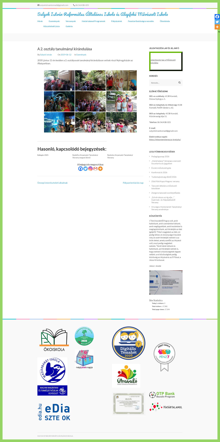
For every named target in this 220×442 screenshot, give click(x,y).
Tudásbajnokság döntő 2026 (163, 177)
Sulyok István (46, 54)
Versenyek (71, 21)
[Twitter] (85, 168)
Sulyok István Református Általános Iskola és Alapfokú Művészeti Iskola (102, 14)
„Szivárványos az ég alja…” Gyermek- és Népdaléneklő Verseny (163, 200)
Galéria (69, 26)
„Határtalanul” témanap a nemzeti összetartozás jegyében (166, 162)
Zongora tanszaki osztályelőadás (165, 193)
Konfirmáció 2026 (159, 172)
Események (54, 21)
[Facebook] (80, 168)
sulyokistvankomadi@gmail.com (53, 5)
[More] (100, 168)
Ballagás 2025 (42, 155)
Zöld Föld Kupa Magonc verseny (165, 181)
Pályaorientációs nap (133, 182)
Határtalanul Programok (93, 21)
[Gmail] (95, 168)
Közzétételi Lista (52, 26)
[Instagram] (90, 168)
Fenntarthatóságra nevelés (141, 21)
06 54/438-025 (82, 5)
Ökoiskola (165, 21)
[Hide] (219, 32)
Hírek (40, 21)
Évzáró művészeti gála (161, 168)
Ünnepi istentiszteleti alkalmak (52, 182)
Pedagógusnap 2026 (160, 156)
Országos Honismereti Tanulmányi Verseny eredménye (166, 208)
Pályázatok (116, 21)
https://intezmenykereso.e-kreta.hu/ (165, 139)
